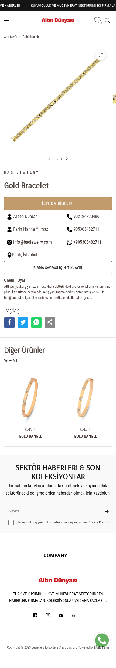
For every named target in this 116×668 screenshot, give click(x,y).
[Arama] (107, 20)
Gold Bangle (30, 436)
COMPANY (55, 555)
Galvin (30, 429)
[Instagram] (52, 615)
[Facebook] (39, 615)
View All (10, 360)
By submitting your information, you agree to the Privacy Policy (62, 522)
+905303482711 (86, 242)
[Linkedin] (77, 615)
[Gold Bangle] (30, 397)
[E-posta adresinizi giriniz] (106, 511)
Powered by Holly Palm (93, 647)
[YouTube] (64, 616)
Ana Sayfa (10, 37)
